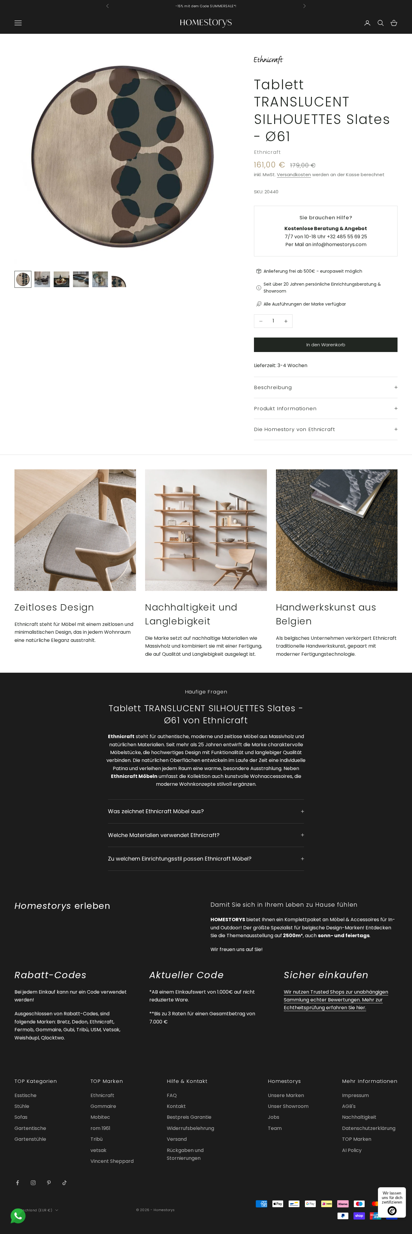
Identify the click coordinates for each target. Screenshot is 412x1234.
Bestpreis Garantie (189, 1117)
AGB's (349, 1106)
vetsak (98, 1150)
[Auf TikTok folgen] (65, 1183)
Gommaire (103, 1106)
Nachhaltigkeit (359, 1117)
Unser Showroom (288, 1106)
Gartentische (30, 1128)
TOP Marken (356, 1139)
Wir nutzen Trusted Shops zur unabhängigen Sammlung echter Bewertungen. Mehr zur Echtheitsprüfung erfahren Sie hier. (336, 999)
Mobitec (100, 1117)
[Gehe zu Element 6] (119, 279)
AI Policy (352, 1150)
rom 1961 (100, 1128)
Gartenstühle (30, 1139)
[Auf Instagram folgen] (33, 1183)
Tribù (96, 1139)
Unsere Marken (286, 1095)
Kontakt (176, 1106)
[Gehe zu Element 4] (80, 279)
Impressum (355, 1095)
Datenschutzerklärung (368, 1128)
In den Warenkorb (325, 344)
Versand (177, 1139)
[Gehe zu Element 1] (22, 279)
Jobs (273, 1117)
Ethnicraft (267, 152)
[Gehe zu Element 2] (42, 279)
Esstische (25, 1095)
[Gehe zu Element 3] (61, 279)
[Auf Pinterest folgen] (49, 1183)
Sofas (20, 1117)
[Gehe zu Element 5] (100, 279)
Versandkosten (294, 174)
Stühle (21, 1106)
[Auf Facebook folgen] (17, 1183)
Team (275, 1128)
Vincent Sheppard (112, 1161)
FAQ (172, 1095)
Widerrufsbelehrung (190, 1128)
